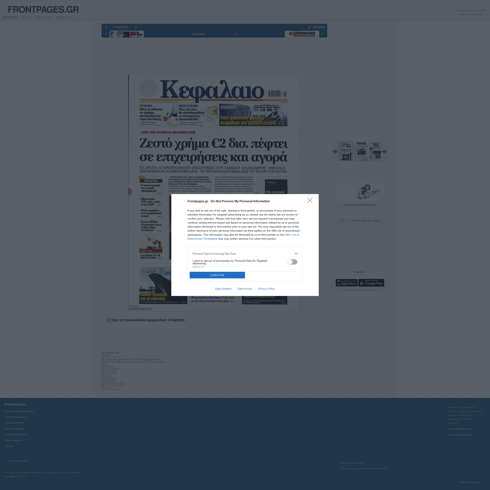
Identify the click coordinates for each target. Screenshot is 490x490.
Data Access (245, 288)
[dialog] (245, 245)
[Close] (311, 201)
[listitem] (245, 254)
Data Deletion (223, 288)
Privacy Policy (266, 288)
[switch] (292, 262)
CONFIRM (217, 275)
